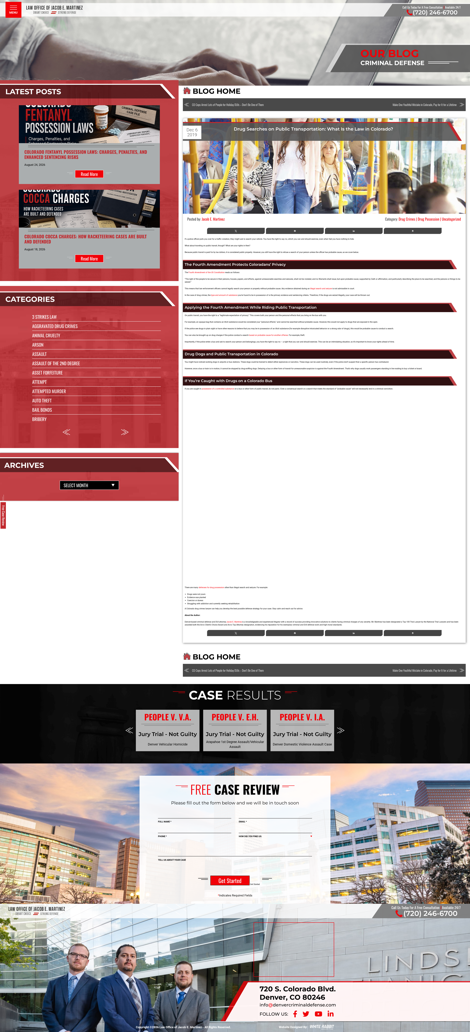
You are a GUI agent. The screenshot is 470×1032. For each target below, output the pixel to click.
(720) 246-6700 (435, 12)
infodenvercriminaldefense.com (298, 1005)
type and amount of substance (224, 295)
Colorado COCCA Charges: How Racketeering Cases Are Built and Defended (85, 239)
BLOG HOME (217, 91)
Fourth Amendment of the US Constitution (206, 272)
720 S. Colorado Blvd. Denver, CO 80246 (298, 993)
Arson (37, 344)
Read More (89, 174)
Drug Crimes (407, 219)
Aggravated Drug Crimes (55, 326)
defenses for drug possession (211, 587)
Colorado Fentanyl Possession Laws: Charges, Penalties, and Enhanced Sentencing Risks (85, 154)
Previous (66, 432)
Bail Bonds (42, 409)
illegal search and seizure (321, 288)
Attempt (39, 382)
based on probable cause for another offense (268, 335)
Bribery (39, 419)
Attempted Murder (49, 391)
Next (125, 432)
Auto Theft (42, 400)
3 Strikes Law (44, 316)
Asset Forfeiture (47, 372)
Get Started (229, 880)
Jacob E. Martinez (234, 622)
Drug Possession (428, 219)
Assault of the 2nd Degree (56, 363)
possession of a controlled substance (218, 389)
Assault (39, 354)
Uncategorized (451, 219)
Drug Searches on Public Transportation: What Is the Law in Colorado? (313, 129)
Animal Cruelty (46, 335)
